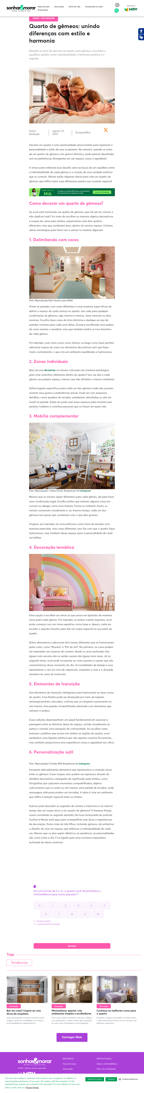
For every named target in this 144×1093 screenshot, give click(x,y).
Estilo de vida (74, 7)
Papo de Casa (44, 7)
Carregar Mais (72, 1037)
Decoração (59, 7)
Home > (37, 18)
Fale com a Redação (106, 1069)
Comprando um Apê (94, 7)
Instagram (85, 491)
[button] (128, 1079)
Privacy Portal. (32, 1088)
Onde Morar (43, 10)
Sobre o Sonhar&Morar (107, 1064)
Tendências (19, 962)
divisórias (50, 370)
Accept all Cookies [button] (95, 1079)
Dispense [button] (111, 1079)
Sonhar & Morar (21, 6)
